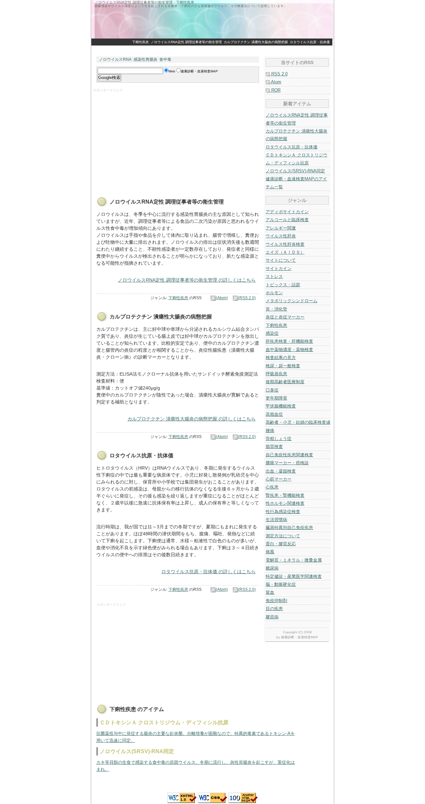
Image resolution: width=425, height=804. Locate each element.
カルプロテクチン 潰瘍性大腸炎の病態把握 (256, 42)
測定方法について (283, 535)
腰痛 (270, 430)
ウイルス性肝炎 (281, 235)
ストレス (274, 276)
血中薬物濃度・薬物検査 (289, 349)
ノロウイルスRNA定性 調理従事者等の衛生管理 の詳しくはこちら (187, 280)
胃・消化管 (276, 309)
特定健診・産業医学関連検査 (294, 576)
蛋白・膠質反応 (281, 543)
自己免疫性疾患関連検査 (289, 454)
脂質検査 (274, 446)
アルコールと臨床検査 (287, 219)
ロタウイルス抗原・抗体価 (310, 42)
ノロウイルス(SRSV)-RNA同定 (295, 170)
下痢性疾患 (140, 42)
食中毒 (165, 59)
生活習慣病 (276, 519)
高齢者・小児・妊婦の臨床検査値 (298, 422)
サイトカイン (279, 268)
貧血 (270, 592)
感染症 (272, 333)
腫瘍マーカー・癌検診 (287, 462)
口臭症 (272, 390)
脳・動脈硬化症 (281, 584)
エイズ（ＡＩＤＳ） (285, 252)
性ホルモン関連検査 (285, 503)
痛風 (270, 551)
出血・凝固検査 (281, 471)
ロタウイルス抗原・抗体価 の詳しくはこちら (208, 571)
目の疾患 (274, 608)
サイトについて (281, 260)
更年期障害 (276, 398)
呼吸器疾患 (276, 373)
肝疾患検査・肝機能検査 (289, 341)
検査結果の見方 (281, 357)
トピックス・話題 (283, 284)
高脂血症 (274, 414)
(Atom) (222, 298)
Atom (275, 81)
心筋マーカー (279, 479)
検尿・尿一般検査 (283, 365)
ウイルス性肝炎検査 (285, 244)
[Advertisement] (174, 139)
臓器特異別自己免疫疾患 (289, 527)
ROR (275, 90)
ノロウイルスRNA (115, 59)
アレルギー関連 (281, 227)
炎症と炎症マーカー (285, 316)
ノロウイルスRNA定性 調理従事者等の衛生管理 (186, 42)
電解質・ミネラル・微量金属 (294, 560)
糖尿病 (272, 568)
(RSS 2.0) (247, 298)
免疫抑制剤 (276, 600)
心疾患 (272, 487)
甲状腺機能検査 (281, 405)
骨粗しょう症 (279, 438)
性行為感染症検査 (283, 511)
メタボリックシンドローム (291, 300)
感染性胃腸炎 (145, 59)
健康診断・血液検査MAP (299, 637)
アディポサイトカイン (287, 211)
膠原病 (272, 616)
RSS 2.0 (279, 73)
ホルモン (274, 292)
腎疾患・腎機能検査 (285, 495)
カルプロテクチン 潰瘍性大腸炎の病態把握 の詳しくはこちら (192, 418)
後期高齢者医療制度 (285, 381)
